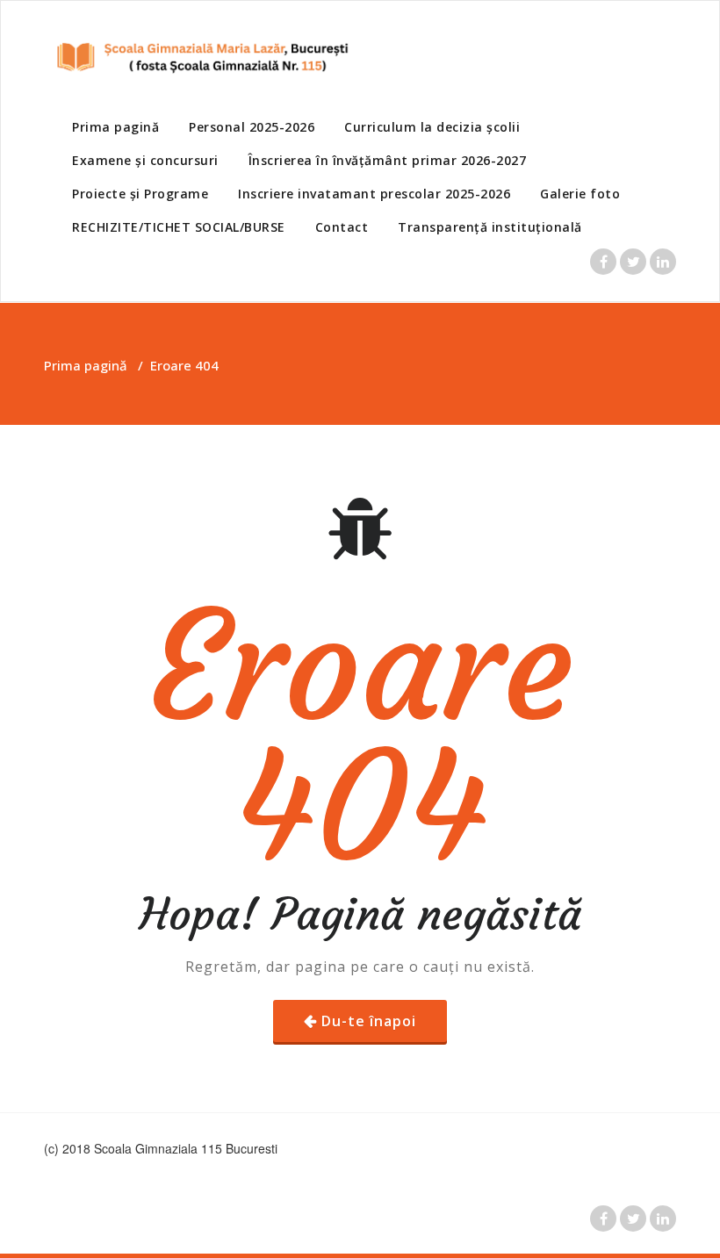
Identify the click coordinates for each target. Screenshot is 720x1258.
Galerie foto (580, 193)
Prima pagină (115, 127)
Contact (342, 227)
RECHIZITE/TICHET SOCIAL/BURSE (178, 227)
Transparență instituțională (490, 227)
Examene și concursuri (145, 160)
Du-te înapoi (368, 1021)
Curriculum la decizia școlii (432, 127)
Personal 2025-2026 (251, 127)
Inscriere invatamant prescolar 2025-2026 (374, 193)
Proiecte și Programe (140, 193)
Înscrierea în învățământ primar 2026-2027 (387, 160)
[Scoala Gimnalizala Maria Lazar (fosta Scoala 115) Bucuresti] (197, 57)
